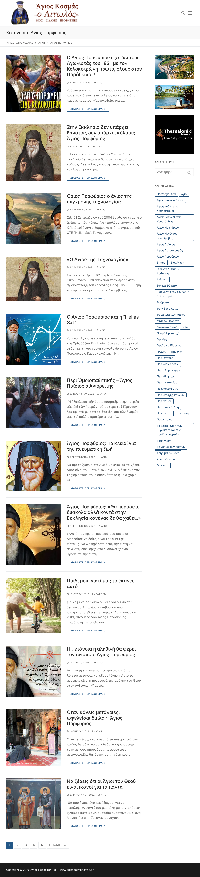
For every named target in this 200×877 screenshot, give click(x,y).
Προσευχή (182, 413)
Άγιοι (99, 82)
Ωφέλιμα (101, 594)
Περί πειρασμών (167, 388)
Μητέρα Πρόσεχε (168, 320)
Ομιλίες (162, 339)
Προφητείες (164, 419)
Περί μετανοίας (167, 382)
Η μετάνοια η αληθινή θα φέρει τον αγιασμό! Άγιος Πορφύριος (101, 651)
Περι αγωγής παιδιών (170, 395)
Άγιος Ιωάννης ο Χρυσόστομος (167, 208)
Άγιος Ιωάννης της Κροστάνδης (169, 219)
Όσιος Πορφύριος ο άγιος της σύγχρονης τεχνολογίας (99, 199)
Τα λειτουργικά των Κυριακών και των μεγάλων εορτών (169, 430)
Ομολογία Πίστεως (169, 345)
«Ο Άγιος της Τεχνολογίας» (97, 259)
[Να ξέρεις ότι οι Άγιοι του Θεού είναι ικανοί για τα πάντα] (33, 803)
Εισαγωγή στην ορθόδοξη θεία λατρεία (173, 294)
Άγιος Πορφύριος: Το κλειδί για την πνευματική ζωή (101, 446)
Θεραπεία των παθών (171, 314)
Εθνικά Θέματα (167, 285)
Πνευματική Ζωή (168, 407)
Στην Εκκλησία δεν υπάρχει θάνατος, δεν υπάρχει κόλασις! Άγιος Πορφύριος (102, 132)
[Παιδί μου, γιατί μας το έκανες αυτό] (33, 606)
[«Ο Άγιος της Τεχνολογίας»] (33, 279)
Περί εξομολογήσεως (171, 370)
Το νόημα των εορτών (171, 446)
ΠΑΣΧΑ (161, 351)
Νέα (185, 327)
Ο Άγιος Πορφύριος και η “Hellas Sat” (103, 319)
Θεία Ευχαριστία (167, 308)
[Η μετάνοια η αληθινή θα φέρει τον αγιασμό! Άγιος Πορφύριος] (33, 671)
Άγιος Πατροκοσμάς (170, 250)
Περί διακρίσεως (168, 364)
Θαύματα (163, 302)
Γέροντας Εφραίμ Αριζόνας (168, 271)
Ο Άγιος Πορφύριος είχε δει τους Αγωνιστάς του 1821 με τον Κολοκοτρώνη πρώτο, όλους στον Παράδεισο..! (104, 66)
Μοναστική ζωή (167, 327)
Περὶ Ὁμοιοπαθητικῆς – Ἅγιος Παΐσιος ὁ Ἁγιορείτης (99, 383)
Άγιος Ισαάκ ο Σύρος (170, 200)
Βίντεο (161, 262)
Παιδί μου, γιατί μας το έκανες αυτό (101, 583)
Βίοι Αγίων (177, 262)
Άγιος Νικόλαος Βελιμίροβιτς (167, 236)
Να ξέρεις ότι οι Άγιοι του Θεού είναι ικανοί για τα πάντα (101, 784)
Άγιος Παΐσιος (166, 244)
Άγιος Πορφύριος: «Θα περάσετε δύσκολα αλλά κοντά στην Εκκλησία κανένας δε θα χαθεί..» (104, 512)
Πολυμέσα (163, 413)
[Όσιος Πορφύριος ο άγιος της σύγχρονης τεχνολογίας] (33, 218)
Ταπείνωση (164, 440)
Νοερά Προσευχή (168, 333)
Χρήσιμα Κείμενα (168, 453)
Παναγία (176, 351)
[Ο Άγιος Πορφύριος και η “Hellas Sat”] (33, 339)
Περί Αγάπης (165, 357)
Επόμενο (57, 845)
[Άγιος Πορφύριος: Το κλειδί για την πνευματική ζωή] (33, 466)
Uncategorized (166, 194)
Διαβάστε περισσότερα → (88, 108)
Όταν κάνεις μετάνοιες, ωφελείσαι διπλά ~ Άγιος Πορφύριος (94, 717)
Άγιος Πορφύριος (168, 256)
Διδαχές (162, 279)
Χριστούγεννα (166, 459)
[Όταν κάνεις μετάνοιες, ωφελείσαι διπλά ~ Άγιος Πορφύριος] (33, 737)
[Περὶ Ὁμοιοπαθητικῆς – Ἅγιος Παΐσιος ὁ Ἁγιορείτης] (33, 402)
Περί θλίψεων (166, 376)
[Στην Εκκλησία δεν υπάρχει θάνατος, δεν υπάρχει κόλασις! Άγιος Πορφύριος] (33, 152)
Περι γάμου (164, 401)
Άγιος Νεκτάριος (168, 227)
